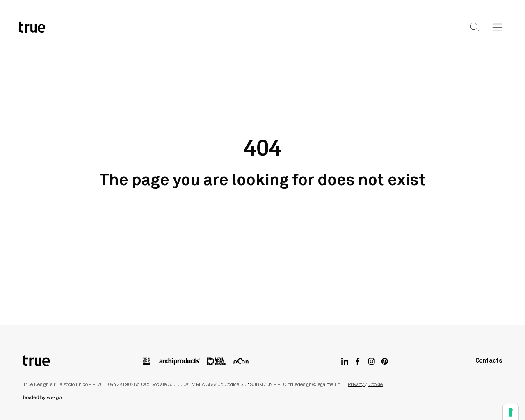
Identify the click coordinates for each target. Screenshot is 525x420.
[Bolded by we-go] (262, 397)
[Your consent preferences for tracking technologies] (510, 412)
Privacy (356, 384)
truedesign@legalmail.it (314, 384)
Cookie (375, 384)
